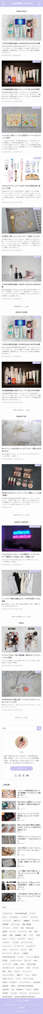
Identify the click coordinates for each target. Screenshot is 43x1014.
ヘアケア (15, 928)
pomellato (37, 982)
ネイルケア (35, 921)
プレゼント (6, 942)
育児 (30, 949)
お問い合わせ (12, 1004)
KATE (38, 935)
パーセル (20, 957)
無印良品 (5, 986)
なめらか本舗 (31, 964)
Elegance (20, 989)
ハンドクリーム (19, 946)
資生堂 (36, 989)
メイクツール (22, 931)
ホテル (5, 949)
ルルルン (30, 939)
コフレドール (14, 949)
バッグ (27, 975)
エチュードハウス (26, 942)
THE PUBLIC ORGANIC (25, 986)
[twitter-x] (15, 775)
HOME (5, 1004)
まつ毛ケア (13, 982)
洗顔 (4, 971)
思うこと (16, 953)
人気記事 (25, 953)
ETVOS (5, 960)
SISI (22, 928)
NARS (13, 986)
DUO (9, 971)
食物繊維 (18, 935)
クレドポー (21, 939)
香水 (36, 931)
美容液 (5, 931)
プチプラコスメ (7, 913)
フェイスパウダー (8, 975)
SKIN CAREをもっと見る (21, 410)
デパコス (32, 913)
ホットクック (7, 953)
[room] (23, 775)
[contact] (27, 775)
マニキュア (34, 917)
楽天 (25, 935)
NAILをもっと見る (21, 717)
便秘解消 (26, 921)
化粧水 (5, 935)
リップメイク (7, 921)
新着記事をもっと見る (21, 306)
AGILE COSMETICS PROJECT (25, 997)
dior (30, 931)
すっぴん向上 (14, 917)
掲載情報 (21, 1007)
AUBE (16, 964)
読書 (11, 935)
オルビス (17, 971)
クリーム (12, 931)
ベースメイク (7, 964)
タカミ (5, 917)
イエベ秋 (15, 942)
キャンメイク (27, 971)
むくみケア (20, 968)
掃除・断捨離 (26, 924)
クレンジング (7, 946)
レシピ (18, 978)
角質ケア (19, 975)
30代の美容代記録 (21, 913)
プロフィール (21, 768)
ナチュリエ (23, 993)
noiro (28, 968)
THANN (5, 993)
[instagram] (19, 775)
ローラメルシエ (34, 993)
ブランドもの (15, 924)
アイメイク (6, 928)
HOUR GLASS (7, 997)
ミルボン (28, 989)
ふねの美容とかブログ (21, 3)
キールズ (35, 968)
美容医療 (5, 924)
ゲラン (31, 935)
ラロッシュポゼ (28, 978)
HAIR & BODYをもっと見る (21, 617)
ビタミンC (27, 960)
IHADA (5, 982)
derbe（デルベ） (8, 978)
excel (22, 964)
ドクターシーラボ (16, 960)
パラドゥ (12, 939)
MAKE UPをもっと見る (21, 515)
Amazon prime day (9, 957)
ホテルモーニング (8, 968)
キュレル (23, 949)
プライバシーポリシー (33, 1004)
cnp (12, 989)
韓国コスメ (17, 921)
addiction (6, 989)
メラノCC (13, 993)
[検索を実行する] (39, 728)
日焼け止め (29, 928)
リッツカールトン (25, 982)
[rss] (24, 1001)
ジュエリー (24, 917)
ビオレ (5, 939)
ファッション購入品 (32, 957)
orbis (35, 960)
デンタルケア (30, 946)
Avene (34, 975)
